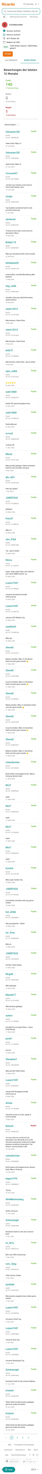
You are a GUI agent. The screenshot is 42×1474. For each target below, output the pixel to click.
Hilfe (29, 1450)
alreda (9, 1103)
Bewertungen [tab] (30, 60)
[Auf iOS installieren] (12, 1461)
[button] (28, 4)
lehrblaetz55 (12, 263)
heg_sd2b (11, 286)
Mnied (9, 454)
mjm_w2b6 (11, 371)
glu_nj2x (10, 477)
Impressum (8, 1450)
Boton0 (9, 1126)
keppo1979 (11, 1178)
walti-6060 (11, 391)
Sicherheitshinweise (18, 1455)
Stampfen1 (11, 1059)
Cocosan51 (12, 173)
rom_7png (11, 1263)
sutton (9, 1015)
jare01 (9, 1038)
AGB (9, 1445)
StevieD (10, 647)
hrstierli (10, 1390)
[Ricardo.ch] (8, 4)
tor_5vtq (10, 932)
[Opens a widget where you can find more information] (8, 1470)
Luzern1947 (12, 583)
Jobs (6, 1455)
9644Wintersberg (15, 1199)
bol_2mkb (11, 912)
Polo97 (9, 518)
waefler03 (11, 626)
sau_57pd (11, 539)
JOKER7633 (12, 497)
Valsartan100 (13, 131)
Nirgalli (9, 974)
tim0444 (10, 1284)
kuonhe (9, 868)
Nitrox (9, 560)
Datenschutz (20, 1450)
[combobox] (21, 11)
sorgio (9, 196)
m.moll (9, 433)
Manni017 (11, 994)
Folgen (8, 54)
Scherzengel (12, 1220)
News (36, 1450)
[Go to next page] (28, 1438)
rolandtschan (13, 762)
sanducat (11, 219)
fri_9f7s (10, 1243)
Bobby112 (11, 242)
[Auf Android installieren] (30, 1461)
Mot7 (8, 785)
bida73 (9, 350)
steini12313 (12, 308)
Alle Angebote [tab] (11, 60)
